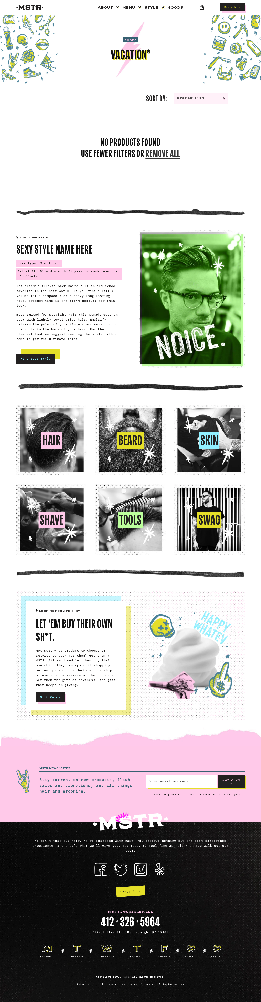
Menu (128, 7)
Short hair (50, 263)
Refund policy (87, 984)
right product (83, 301)
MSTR (126, 976)
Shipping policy (171, 984)
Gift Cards (50, 697)
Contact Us (130, 891)
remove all (162, 153)
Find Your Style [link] (35, 358)
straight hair (62, 314)
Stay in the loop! (231, 781)
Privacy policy (113, 984)
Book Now (232, 7)
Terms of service (142, 984)
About (105, 7)
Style (151, 7)
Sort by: (156, 98)
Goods (176, 7)
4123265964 (130, 921)
